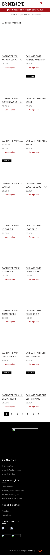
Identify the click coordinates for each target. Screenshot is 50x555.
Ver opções (10, 67)
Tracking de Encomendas (13, 490)
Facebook (6, 511)
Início (13, 15)
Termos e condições (10, 494)
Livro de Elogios (8, 474)
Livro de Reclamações (11, 470)
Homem (27, 15)
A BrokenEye (7, 466)
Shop (19, 15)
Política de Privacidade (12, 498)
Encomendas (7, 487)
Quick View (22, 32)
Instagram (6, 515)
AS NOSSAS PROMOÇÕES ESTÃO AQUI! (26, 10)
